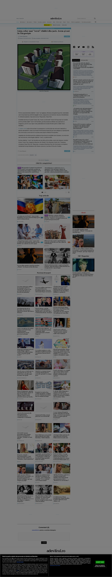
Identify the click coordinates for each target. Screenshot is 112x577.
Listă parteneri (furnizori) (55, 565)
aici (17, 570)
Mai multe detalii (20, 562)
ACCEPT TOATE (100, 562)
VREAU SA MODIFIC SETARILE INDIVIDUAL (100, 566)
